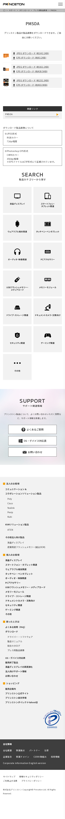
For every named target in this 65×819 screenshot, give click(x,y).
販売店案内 (10, 688)
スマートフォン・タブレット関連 (21, 564)
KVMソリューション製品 (17, 524)
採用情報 (55, 756)
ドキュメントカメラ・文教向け (20, 600)
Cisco (10, 503)
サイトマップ (9, 776)
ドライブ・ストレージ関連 (18, 596)
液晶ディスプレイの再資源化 (19, 666)
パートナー (34, 750)
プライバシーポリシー (31, 780)
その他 (8, 614)
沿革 (46, 750)
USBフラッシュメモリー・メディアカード (25, 587)
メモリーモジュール (14, 591)
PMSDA (9, 114)
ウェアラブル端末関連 (15, 569)
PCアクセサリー (13, 582)
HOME (4, 10)
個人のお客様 (12, 554)
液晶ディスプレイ (15, 542)
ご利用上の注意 (10, 780)
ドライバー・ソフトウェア (20, 636)
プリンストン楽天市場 (15, 697)
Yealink (11, 507)
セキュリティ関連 (13, 605)
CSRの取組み (40, 756)
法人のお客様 (12, 483)
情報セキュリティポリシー (31, 776)
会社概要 (7, 750)
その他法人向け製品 (14, 537)
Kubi (9, 516)
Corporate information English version (24, 763)
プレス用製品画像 (40, 10)
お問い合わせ (11, 675)
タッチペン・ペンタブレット (19, 573)
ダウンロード (24, 10)
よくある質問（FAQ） (15, 627)
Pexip (10, 512)
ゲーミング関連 (12, 609)
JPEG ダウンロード (32, 53)
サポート (12, 10)
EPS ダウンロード (31, 57)
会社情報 (7, 744)
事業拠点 (20, 750)
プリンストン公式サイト (17, 693)
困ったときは (12, 621)
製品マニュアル (14, 641)
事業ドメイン (22, 756)
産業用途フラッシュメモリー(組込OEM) (26, 547)
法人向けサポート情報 (15, 671)
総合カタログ (13, 645)
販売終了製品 (11, 662)
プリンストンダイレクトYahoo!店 (21, 702)
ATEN (10, 529)
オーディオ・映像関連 (15, 578)
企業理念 (7, 756)
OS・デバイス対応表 (15, 657)
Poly (9, 498)
